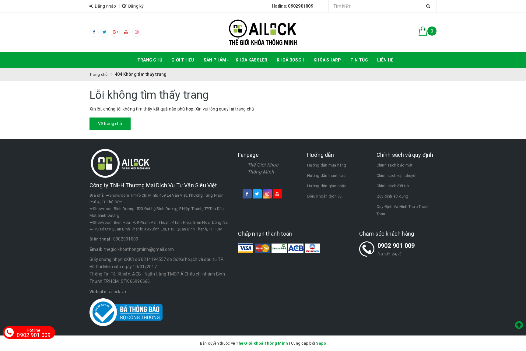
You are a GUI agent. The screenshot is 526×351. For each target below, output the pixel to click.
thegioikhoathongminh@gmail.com (139, 249)
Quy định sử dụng (393, 196)
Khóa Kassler (252, 60)
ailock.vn (117, 291)
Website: (98, 291)
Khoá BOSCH (291, 60)
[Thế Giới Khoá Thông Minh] (263, 32)
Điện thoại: (100, 239)
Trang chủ (149, 60)
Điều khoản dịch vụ (324, 196)
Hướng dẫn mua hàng (326, 165)
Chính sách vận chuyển (397, 175)
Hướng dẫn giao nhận (326, 186)
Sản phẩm (215, 60)
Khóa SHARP (327, 60)
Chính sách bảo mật (395, 165)
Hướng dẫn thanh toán (327, 175)
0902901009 (126, 239)
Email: (96, 249)
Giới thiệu (183, 60)
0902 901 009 (396, 245)
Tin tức (359, 60)
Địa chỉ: (96, 195)
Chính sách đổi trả (393, 186)
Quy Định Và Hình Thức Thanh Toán (403, 210)
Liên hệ (385, 60)
